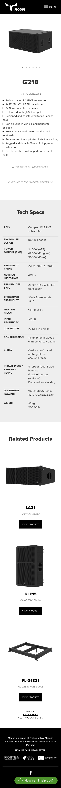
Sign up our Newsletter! (30, 750)
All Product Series (30, 717)
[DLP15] (30, 562)
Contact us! (46, 182)
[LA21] (30, 476)
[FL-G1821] (30, 649)
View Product (30, 524)
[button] (36, 780)
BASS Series (30, 714)
